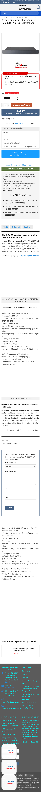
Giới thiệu (25, 677)
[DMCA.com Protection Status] (27, 756)
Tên (6, 488)
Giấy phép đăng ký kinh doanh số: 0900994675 (11, 693)
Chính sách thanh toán (8, 720)
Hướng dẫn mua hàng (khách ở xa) (18, 165)
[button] (2, 7)
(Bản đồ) (8, 682)
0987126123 (19, 123)
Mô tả (5, 227)
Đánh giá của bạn (11, 463)
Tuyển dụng (26, 671)
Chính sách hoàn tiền (8, 734)
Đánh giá (27, 227)
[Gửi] (37, 13)
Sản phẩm (13, 17)
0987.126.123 (9, 688)
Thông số (16, 227)
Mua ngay (20, 112)
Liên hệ (24, 674)
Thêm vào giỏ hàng (21, 105)
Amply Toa (35, 17)
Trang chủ (4, 17)
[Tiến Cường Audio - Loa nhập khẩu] (11, 7)
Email (7, 498)
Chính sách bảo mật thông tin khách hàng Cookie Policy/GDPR (30, 689)
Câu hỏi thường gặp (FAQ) (10, 743)
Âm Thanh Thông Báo (23, 17)
